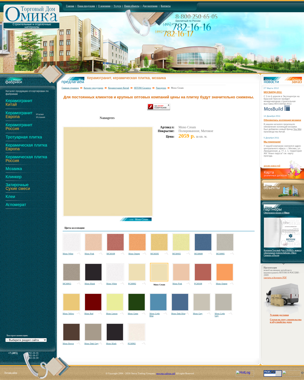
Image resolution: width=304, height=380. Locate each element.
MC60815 (67, 283)
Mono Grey (197, 313)
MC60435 (176, 254)
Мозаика (14, 168)
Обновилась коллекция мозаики (282, 120)
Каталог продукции (93, 88)
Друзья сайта (10, 372)
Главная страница (70, 88)
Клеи (10, 196)
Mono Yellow (68, 313)
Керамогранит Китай (118, 88)
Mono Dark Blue (178, 313)
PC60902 (132, 343)
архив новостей (272, 165)
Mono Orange (134, 254)
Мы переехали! (272, 142)
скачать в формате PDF (275, 277)
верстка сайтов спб (165, 373)
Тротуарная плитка (24, 137)
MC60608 (198, 254)
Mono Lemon (111, 313)
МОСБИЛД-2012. (273, 92)
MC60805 (220, 254)
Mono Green (133, 313)
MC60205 (154, 254)
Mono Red (88, 313)
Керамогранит (19, 102)
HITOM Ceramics (142, 88)
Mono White (68, 254)
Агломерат (16, 204)
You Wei (297, 129)
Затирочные (18, 186)
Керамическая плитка (26, 147)
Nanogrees (161, 88)
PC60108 (198, 283)
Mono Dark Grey (91, 343)
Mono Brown (68, 343)
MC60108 (111, 254)
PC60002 (132, 283)
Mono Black (90, 283)
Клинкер (14, 176)
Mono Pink (89, 254)
